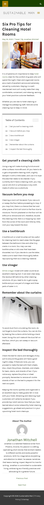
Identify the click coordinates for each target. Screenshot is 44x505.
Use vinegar (15, 140)
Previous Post (22, 478)
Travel (17, 39)
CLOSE (35, 120)
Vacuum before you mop (20, 131)
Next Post (22, 485)
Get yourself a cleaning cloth (21, 126)
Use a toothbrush (17, 135)
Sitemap (25, 499)
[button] (40, 4)
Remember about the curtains (22, 145)
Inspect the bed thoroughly (21, 149)
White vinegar (8, 271)
